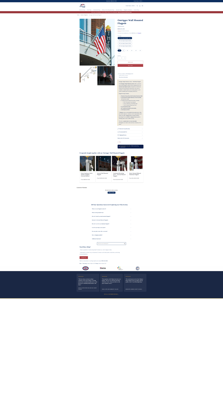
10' (119, 50)
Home (78, 14)
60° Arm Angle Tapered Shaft (125, 45)
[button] (83, 10)
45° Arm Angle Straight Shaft (125, 38)
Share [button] (120, 141)
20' (141, 51)
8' (123, 50)
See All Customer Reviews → (111, 294)
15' (132, 51)
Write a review (111, 192)
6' (120, 53)
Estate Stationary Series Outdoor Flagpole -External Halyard (87, 175)
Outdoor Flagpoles (84, 14)
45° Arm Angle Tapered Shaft (125, 43)
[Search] (125, 244)
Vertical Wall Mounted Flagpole (102, 174)
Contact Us (83, 257)
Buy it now (130, 65)
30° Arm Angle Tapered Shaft (125, 40)
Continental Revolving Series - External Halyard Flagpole (119, 175)
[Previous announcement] (99, 1)
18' (136, 51)
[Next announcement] (124, 1)
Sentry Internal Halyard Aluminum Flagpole (135, 174)
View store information (123, 77)
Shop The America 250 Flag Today (125, 12)
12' (128, 51)
